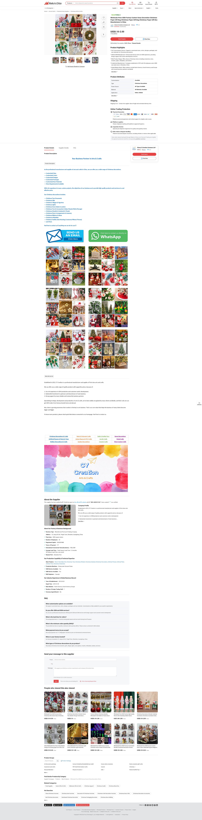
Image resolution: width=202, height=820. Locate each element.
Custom (103, 767)
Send (56, 681)
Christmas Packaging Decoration (89, 797)
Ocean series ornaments (107, 764)
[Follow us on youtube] (152, 805)
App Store (48, 805)
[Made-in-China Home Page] (52, 3)
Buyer (121, 8)
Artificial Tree (49, 564)
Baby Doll (63, 562)
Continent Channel (119, 809)
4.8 (139, 149)
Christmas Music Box (114, 786)
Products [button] (69, 3)
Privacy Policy (125, 814)
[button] (117, 3)
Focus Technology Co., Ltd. (90, 814)
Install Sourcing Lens (83, 805)
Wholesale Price (110, 809)
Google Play (58, 805)
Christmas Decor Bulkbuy (107, 797)
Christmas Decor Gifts (124, 793)
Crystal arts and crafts (49, 767)
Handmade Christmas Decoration (70, 797)
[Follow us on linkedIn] (157, 805)
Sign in (156, 4)
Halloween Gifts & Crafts (75, 786)
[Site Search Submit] (122, 3)
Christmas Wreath (80, 562)
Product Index (128, 809)
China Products (76, 809)
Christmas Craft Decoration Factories (107, 793)
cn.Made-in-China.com (116, 811)
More (45, 800)
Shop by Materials (48, 769)
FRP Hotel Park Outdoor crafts (80, 767)
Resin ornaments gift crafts (136, 764)
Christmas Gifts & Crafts (77, 11)
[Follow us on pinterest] (155, 805)
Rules (156, 8)
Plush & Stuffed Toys (134, 769)
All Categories (49, 8)
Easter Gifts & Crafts (61, 786)
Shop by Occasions (77, 769)
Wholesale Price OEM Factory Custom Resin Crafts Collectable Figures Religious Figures (147, 747)
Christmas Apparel (89, 786)
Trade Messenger (69, 805)
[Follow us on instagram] (150, 805)
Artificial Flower (112, 562)
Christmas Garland (90, 562)
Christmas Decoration (101, 562)
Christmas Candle (101, 786)
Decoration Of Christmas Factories (85, 793)
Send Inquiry (122, 39)
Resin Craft (58, 562)
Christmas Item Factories (68, 793)
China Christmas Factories (51, 793)
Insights (134, 809)
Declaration (117, 814)
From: (51, 659)
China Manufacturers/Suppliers (88, 809)
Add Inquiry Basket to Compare (76, 66)
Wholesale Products (101, 809)
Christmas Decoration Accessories (141, 793)
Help (130, 8)
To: (52, 664)
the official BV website (80, 502)
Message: (50, 668)
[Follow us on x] (148, 805)
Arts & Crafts (52, 11)
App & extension (139, 8)
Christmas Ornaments (59, 564)
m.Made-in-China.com (104, 811)
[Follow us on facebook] (145, 805)
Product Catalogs (66, 761)
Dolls (102, 769)
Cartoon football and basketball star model (83, 764)
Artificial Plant (120, 562)
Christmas (131, 767)
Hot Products (69, 809)
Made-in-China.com (94, 811)
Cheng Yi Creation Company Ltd (122, 25)
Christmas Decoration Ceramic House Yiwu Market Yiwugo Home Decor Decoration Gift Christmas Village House (77, 715)
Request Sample (136, 43)
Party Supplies (48, 786)
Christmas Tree (71, 562)
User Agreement (109, 814)
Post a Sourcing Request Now (88, 681)
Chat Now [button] (147, 39)
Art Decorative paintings (50, 764)
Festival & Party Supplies (63, 11)
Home (45, 11)
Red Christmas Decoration (51, 797)
